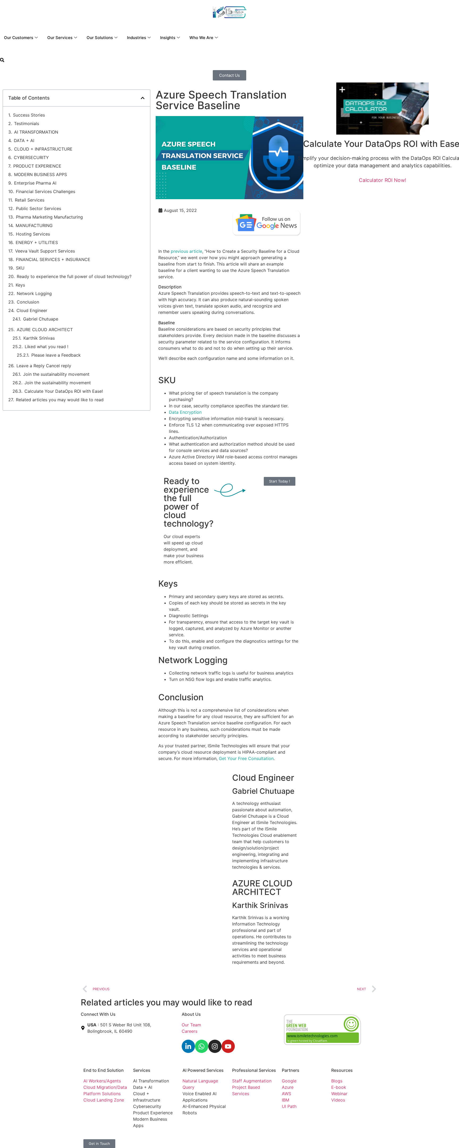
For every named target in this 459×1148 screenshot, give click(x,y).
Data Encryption (185, 412)
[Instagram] (215, 1046)
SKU (20, 268)
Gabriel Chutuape (40, 319)
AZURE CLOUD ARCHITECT (45, 329)
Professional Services (254, 1070)
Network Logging (35, 293)
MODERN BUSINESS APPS (40, 174)
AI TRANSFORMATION (36, 132)
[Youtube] (228, 1046)
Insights (167, 37)
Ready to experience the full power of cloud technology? (74, 276)
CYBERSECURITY (31, 157)
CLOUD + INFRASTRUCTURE (43, 149)
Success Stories (29, 115)
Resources (342, 1070)
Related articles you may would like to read (60, 399)
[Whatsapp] (201, 1046)
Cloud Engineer (31, 310)
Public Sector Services (38, 208)
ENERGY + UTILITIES (37, 242)
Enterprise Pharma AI (35, 183)
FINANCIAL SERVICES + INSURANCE (53, 259)
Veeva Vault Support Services (45, 251)
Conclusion (28, 302)
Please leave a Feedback (56, 355)
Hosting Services (33, 234)
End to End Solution (103, 1070)
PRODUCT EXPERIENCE (37, 166)
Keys (20, 285)
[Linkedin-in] (188, 1046)
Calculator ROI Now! (382, 180)
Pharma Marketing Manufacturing (49, 217)
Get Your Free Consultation (246, 758)
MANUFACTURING (34, 225)
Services (141, 1070)
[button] (2, 60)
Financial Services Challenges (45, 191)
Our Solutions (100, 37)
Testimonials (26, 123)
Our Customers (18, 37)
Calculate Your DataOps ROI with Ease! (63, 391)
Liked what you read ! (46, 346)
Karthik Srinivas (39, 338)
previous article (186, 251)
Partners (290, 1070)
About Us (191, 1014)
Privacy (189, 1137)
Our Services (60, 37)
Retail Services (29, 200)
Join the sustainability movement (56, 374)
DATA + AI (24, 140)
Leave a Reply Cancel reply (43, 365)
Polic (203, 1137)
